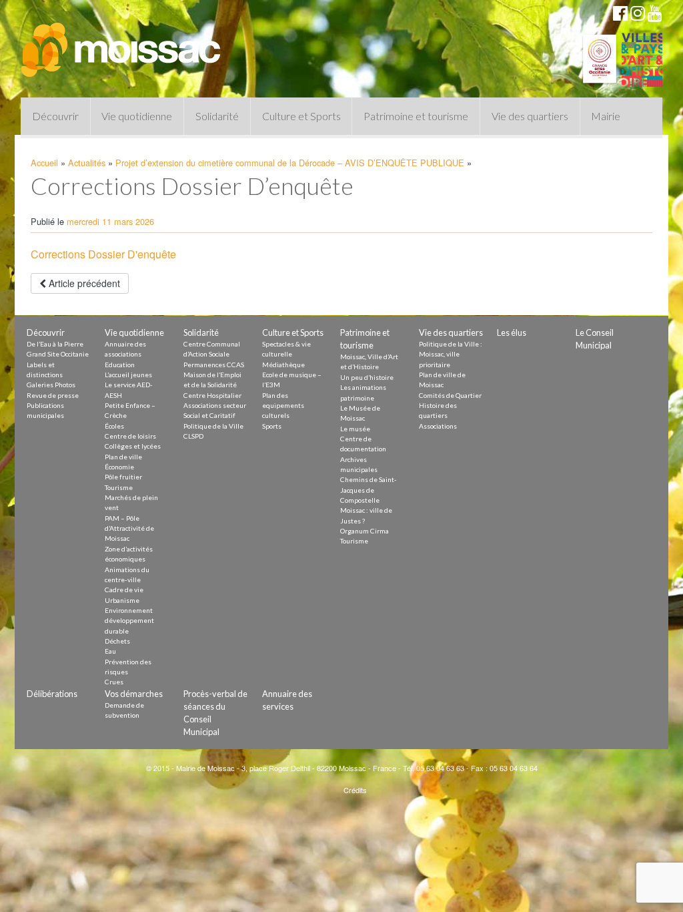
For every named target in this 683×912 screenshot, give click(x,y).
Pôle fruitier (123, 477)
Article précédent (83, 283)
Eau (110, 651)
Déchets (117, 641)
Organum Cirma (364, 531)
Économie (119, 467)
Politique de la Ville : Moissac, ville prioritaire (450, 354)
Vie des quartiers (530, 115)
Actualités (86, 162)
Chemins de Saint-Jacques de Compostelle (368, 489)
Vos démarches (134, 693)
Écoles (114, 426)
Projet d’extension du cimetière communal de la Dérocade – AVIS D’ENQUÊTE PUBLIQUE (289, 162)
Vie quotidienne (136, 115)
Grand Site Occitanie (58, 354)
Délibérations (52, 693)
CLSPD (193, 436)
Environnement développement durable (129, 620)
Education (120, 365)
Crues (114, 682)
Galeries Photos (51, 385)
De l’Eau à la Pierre (55, 344)
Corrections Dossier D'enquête (103, 254)
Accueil (44, 162)
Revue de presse (53, 395)
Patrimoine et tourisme (416, 115)
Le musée (355, 429)
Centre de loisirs (130, 436)
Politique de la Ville (213, 426)
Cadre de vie (124, 590)
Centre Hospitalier (212, 395)
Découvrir (55, 115)
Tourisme (119, 487)
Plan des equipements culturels (283, 405)
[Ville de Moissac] (122, 43)
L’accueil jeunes (128, 375)
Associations (438, 426)
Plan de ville (123, 457)
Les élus (511, 332)
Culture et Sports (301, 115)
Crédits (355, 789)
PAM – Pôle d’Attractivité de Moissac (129, 528)
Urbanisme (122, 600)
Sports (271, 426)
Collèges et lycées (133, 446)
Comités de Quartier (450, 395)
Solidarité (217, 115)
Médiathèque (283, 365)
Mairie (605, 115)
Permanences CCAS (213, 365)
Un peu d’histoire (367, 377)
